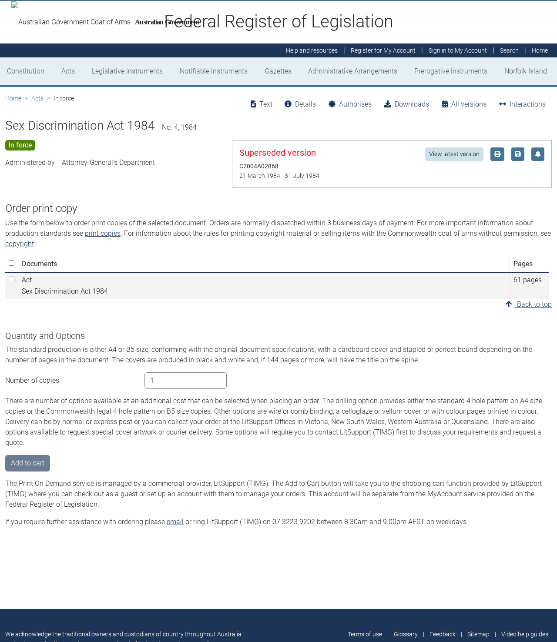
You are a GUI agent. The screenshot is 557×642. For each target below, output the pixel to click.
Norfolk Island (525, 71)
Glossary (406, 634)
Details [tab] (305, 104)
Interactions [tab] (528, 104)
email (175, 522)
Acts (68, 71)
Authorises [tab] (355, 104)
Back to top (533, 304)
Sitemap (478, 634)
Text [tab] (265, 104)
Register (383, 50)
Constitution (25, 71)
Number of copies (32, 380)
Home (13, 98)
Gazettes (278, 71)
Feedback (442, 634)
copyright (19, 244)
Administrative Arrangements (352, 71)
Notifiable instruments (214, 71)
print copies (103, 233)
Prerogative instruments (450, 71)
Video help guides (524, 634)
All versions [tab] (469, 104)
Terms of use (365, 634)
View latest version (454, 153)
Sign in (458, 50)
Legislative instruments (127, 71)
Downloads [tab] (412, 104)
